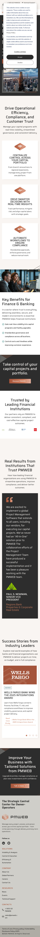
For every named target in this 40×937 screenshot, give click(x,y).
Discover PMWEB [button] (19, 381)
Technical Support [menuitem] (29, 3)
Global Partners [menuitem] (8, 875)
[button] (15, 819)
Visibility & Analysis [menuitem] (9, 852)
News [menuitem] (4, 891)
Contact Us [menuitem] (6, 882)
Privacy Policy (10, 33)
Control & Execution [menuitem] (9, 856)
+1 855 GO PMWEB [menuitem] (13, 3)
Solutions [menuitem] (7, 848)
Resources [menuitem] (7, 888)
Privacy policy (18, 928)
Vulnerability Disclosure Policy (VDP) (18, 930)
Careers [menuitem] (5, 879)
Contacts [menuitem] (6, 904)
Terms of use (7, 928)
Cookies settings (20, 52)
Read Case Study (19, 721)
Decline (20, 62)
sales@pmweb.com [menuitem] (11, 916)
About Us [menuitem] (5, 872)
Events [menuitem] (4, 895)
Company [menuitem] (6, 868)
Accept (20, 57)
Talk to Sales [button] (19, 786)
